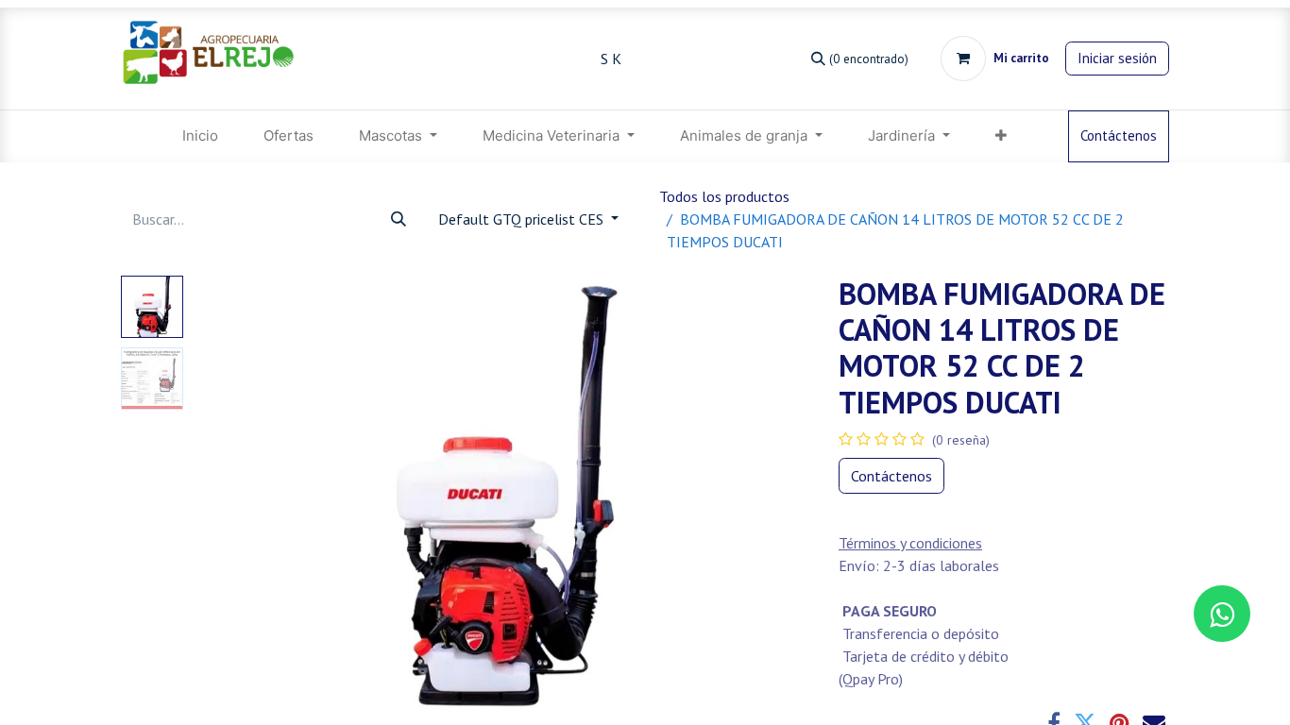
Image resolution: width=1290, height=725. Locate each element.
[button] (237, 512)
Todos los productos (724, 196)
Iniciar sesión (1117, 58)
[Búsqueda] (398, 219)
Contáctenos (1118, 135)
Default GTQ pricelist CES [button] (522, 219)
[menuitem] (200, 136)
